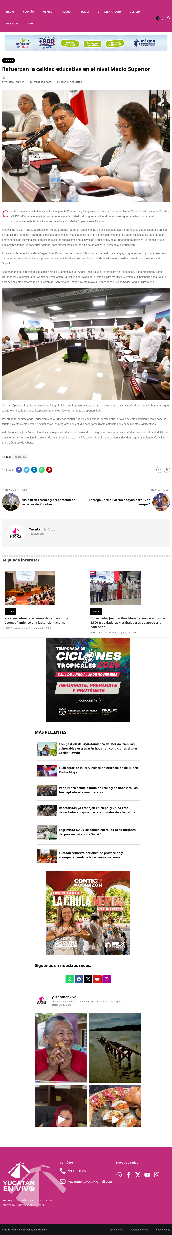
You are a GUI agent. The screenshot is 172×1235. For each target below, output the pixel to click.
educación (20, 456)
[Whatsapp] (70, 979)
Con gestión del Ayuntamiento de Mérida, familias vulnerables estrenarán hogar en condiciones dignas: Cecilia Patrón (99, 748)
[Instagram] (106, 979)
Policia (84, 11)
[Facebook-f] (128, 1175)
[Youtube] (97, 979)
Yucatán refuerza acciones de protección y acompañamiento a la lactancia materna (36, 620)
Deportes (12, 23)
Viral (31, 23)
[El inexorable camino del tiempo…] (115, 1048)
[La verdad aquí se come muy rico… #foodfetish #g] (115, 1119)
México (47, 11)
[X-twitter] (88, 979)
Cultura (135, 11)
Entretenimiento (109, 11)
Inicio (10, 11)
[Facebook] (79, 979)
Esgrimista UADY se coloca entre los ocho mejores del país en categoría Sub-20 (97, 832)
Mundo (66, 11)
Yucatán (28, 11)
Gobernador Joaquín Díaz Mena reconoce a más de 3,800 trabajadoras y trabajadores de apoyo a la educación (127, 622)
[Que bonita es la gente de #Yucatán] (61, 1048)
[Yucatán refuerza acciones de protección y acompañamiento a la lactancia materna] (30, 589)
